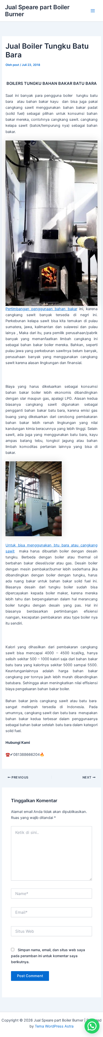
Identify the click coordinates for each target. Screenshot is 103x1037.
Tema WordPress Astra (54, 1026)
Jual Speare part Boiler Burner (37, 10)
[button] (92, 1026)
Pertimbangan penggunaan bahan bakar (41, 309)
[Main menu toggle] (93, 10)
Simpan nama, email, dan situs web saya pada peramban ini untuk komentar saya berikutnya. (48, 956)
